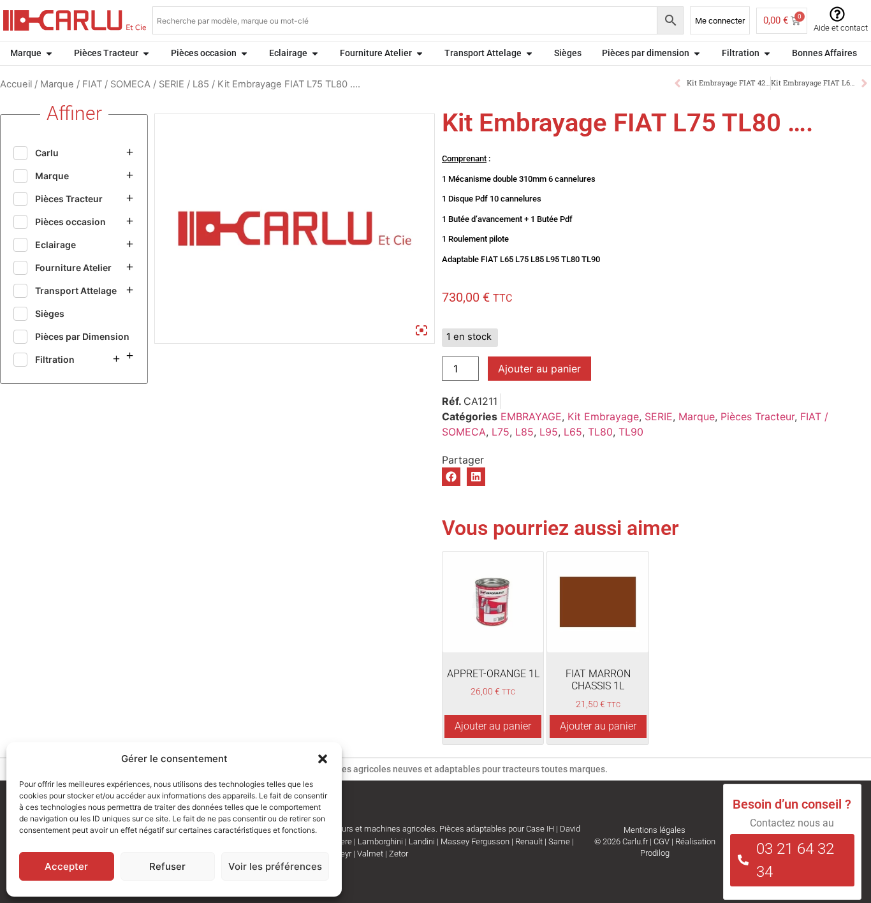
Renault (529, 841)
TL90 (630, 431)
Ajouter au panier (539, 368)
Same (559, 841)
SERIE (171, 84)
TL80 (600, 431)
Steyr (342, 853)
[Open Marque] (49, 53)
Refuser (167, 866)
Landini (422, 841)
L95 (548, 431)
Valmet (370, 853)
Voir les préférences (275, 866)
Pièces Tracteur (757, 416)
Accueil (16, 84)
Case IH (540, 828)
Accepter (66, 866)
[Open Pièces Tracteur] (146, 53)
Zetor (398, 853)
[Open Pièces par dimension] (696, 53)
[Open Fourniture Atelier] (419, 53)
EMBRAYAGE (531, 416)
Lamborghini (380, 841)
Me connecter (720, 21)
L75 (500, 431)
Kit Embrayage (603, 416)
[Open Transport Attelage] (529, 53)
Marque (57, 84)
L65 (573, 431)
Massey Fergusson (475, 841)
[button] (322, 758)
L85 (201, 84)
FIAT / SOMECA (116, 84)
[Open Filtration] (767, 53)
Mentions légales (654, 830)
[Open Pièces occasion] (244, 53)
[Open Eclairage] (315, 53)
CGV (662, 841)
